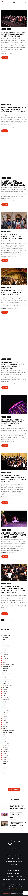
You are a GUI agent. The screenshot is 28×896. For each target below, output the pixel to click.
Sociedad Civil (6, 745)
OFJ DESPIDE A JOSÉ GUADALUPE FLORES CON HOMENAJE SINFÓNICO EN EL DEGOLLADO (13, 238)
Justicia (4, 705)
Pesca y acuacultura (7, 732)
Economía (5, 670)
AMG (4, 641)
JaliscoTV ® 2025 (7, 893)
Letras (4, 709)
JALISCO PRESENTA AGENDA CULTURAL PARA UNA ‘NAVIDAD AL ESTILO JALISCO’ (13, 535)
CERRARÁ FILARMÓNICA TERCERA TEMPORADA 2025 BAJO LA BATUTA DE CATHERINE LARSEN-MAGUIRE (13, 590)
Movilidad (5, 718)
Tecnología (5, 747)
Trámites (5, 757)
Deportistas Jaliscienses (8, 664)
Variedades (5, 767)
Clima (4, 656)
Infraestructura (6, 697)
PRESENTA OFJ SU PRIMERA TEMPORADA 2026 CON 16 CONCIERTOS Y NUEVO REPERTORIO (12, 423)
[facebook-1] (9, 849)
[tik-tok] (15, 849)
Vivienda (5, 771)
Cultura (4, 29)
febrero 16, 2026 (10, 308)
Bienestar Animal (6, 647)
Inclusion (5, 693)
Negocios (5, 728)
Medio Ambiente (6, 712)
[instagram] (19, 849)
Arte (4, 643)
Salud (4, 740)
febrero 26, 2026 (10, 256)
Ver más (5, 57)
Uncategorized (6, 765)
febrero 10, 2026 (10, 383)
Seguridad (5, 741)
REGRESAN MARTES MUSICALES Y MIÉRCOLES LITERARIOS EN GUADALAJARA (13, 183)
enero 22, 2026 (10, 498)
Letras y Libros (6, 710)
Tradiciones (5, 755)
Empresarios (5, 676)
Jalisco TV (5, 703)
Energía (4, 678)
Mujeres (4, 720)
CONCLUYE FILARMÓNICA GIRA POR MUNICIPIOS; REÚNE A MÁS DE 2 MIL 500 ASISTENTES (13, 109)
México (4, 714)
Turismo (5, 763)
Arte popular (5, 645)
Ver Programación (14, 789)
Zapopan (5, 772)
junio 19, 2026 (9, 53)
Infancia (4, 695)
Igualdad (5, 689)
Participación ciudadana (8, 730)
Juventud (5, 707)
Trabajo (4, 753)
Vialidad (4, 769)
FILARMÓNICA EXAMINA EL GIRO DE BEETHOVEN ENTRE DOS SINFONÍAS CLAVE (12, 292)
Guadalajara (5, 687)
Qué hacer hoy (6, 738)
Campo (4, 648)
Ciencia (4, 652)
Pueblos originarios (7, 736)
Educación (5, 672)
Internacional (6, 699)
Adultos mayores (6, 635)
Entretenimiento (6, 679)
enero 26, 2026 (10, 441)
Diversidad (5, 668)
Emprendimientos (7, 674)
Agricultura (5, 637)
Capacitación (6, 650)
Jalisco (9, 29)
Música (4, 724)
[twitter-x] (12, 849)
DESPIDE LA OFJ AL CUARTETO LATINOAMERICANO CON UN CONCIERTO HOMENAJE (13, 34)
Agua (4, 639)
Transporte (5, 761)
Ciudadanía (5, 654)
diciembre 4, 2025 (10, 610)
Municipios (5, 722)
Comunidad (5, 658)
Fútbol (4, 681)
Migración (5, 716)
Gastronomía (6, 683)
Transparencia (6, 759)
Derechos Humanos (7, 666)
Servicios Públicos (7, 743)
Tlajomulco (5, 749)
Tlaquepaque (6, 751)
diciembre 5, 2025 (10, 552)
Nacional (5, 726)
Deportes (5, 662)
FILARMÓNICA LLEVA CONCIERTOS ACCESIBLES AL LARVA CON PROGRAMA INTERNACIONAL (12, 365)
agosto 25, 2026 (13, 810)
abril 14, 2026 (9, 200)
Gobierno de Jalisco (7, 685)
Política (4, 734)
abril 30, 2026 (9, 127)
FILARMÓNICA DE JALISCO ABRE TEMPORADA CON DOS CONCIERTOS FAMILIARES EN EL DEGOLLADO (14, 478)
